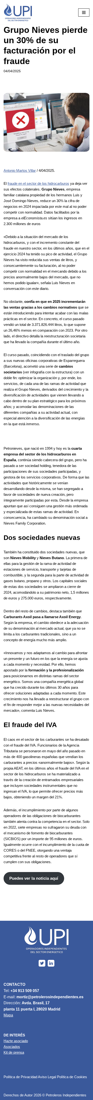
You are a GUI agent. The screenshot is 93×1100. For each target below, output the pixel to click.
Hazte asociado (16, 1041)
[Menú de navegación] (83, 12)
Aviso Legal (47, 1077)
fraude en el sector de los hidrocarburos (38, 183)
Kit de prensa (14, 1052)
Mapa (8, 1015)
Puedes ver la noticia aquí (33, 878)
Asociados (12, 1047)
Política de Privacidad (20, 1077)
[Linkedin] (51, 963)
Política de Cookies (72, 1077)
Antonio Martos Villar (20, 170)
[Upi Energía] (18, 12)
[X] (42, 963)
